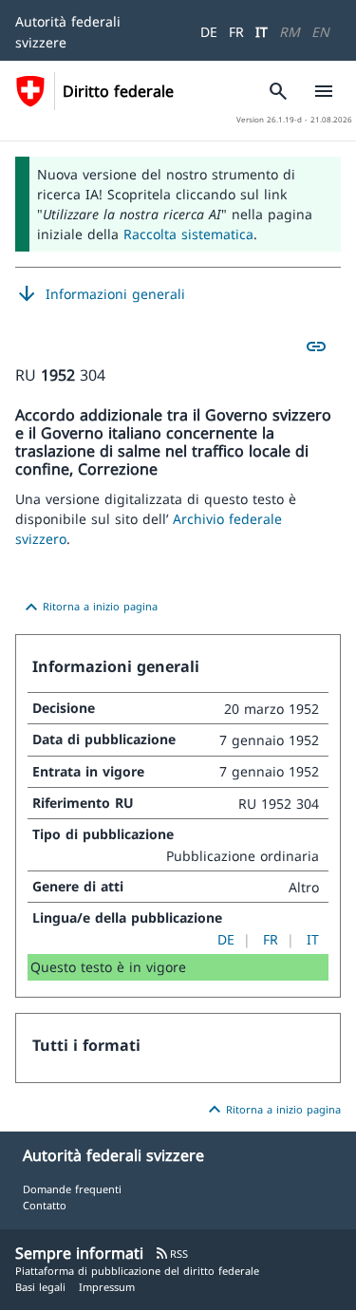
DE (208, 32)
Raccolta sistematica (188, 234)
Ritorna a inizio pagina (89, 607)
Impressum (107, 1287)
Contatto (44, 1205)
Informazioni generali (100, 294)
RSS (171, 1253)
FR (236, 32)
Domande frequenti (72, 1189)
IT (261, 32)
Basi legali (40, 1287)
